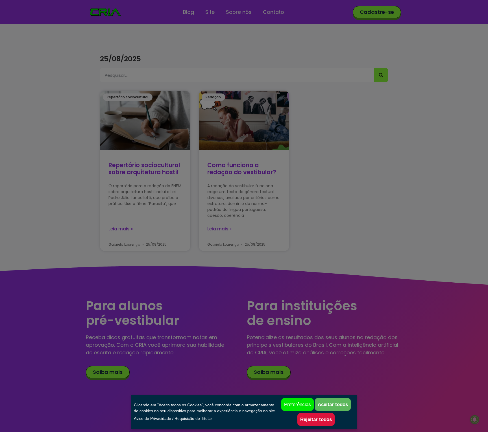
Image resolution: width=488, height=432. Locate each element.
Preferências (297, 404)
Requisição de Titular (193, 418)
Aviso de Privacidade (152, 418)
